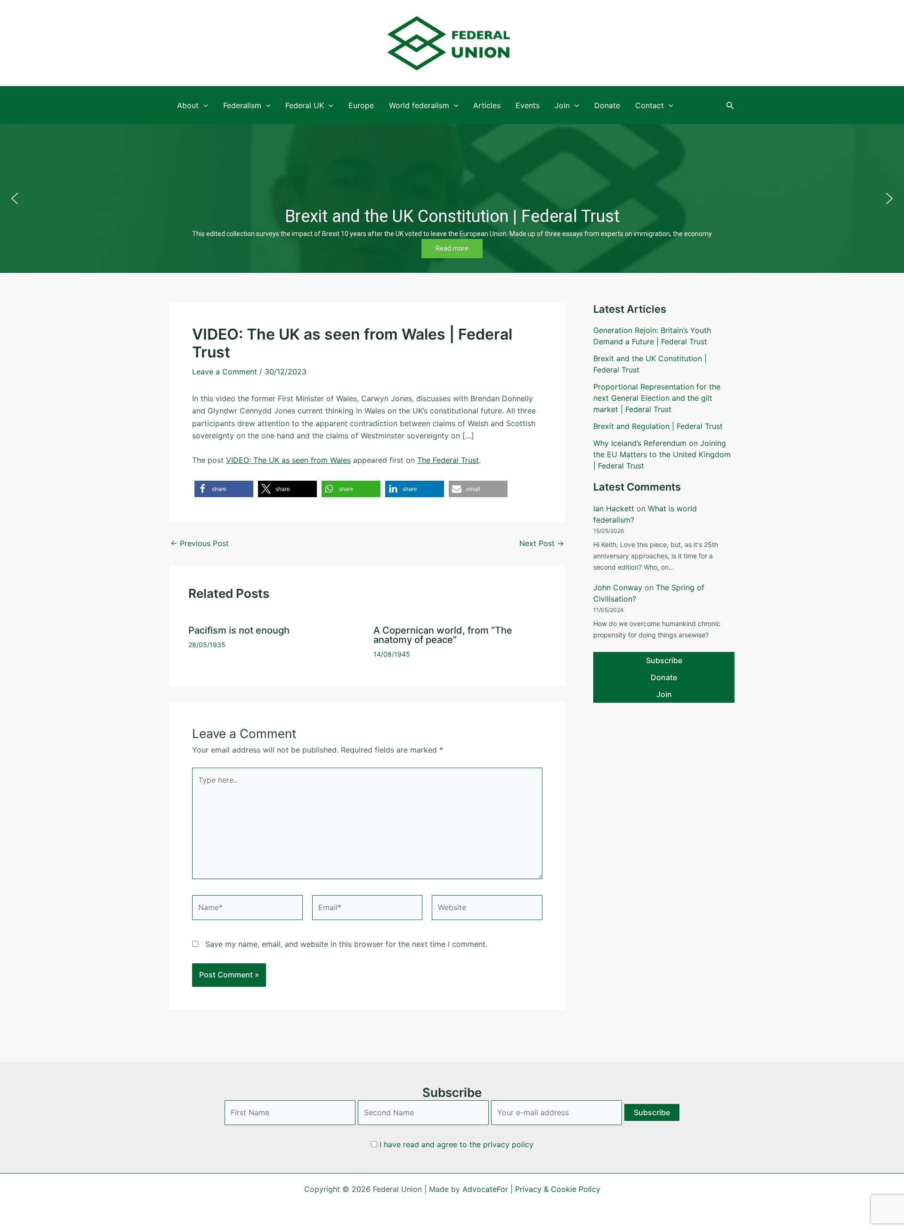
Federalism (242, 105)
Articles (486, 105)
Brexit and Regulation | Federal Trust (658, 426)
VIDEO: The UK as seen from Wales (288, 460)
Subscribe (664, 660)
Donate (607, 105)
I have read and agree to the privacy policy (456, 1144)
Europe (361, 105)
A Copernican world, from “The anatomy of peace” (442, 635)
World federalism (419, 105)
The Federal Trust (448, 460)
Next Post (541, 543)
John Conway (617, 587)
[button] (730, 105)
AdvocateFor (485, 1189)
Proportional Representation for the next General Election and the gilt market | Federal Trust (656, 398)
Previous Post (199, 543)
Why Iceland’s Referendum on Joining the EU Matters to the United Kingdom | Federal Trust (662, 454)
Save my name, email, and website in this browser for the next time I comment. (346, 944)
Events (528, 105)
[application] (203, 105)
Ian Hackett (613, 508)
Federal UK (304, 105)
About (188, 105)
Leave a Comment (224, 371)
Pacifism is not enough (239, 630)
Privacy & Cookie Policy (557, 1189)
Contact (649, 105)
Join (562, 105)
